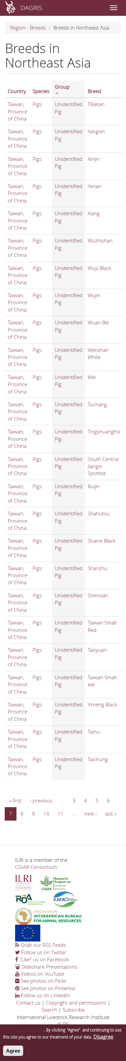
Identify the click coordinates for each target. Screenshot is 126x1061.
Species (41, 91)
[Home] (10, 7)
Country (17, 91)
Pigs (37, 104)
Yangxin (96, 131)
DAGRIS (31, 7)
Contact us (28, 1002)
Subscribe (73, 1009)
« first (15, 800)
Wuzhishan (100, 240)
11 (61, 813)
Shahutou (99, 513)
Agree (13, 1051)
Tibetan (96, 104)
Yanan (94, 186)
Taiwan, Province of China (17, 111)
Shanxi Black (101, 540)
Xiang (94, 213)
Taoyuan (97, 649)
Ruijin (94, 486)
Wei (92, 377)
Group (62, 86)
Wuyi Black (99, 268)
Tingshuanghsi (104, 431)
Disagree (103, 1036)
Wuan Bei (98, 322)
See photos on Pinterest (47, 988)
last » (110, 813)
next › (90, 813)
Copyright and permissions (76, 1002)
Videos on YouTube (41, 973)
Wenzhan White (98, 353)
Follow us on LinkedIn (44, 995)
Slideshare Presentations (48, 966)
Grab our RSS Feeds (42, 944)
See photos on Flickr (43, 980)
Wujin (94, 295)
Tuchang (97, 404)
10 (46, 813)
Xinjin (93, 158)
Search (49, 1009)
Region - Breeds (28, 27)
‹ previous (41, 800)
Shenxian (98, 595)
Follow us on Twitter (43, 952)
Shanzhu (98, 568)
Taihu (94, 731)
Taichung (98, 759)
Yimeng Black (102, 704)
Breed (94, 91)
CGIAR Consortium (36, 867)
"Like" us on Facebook (43, 959)
